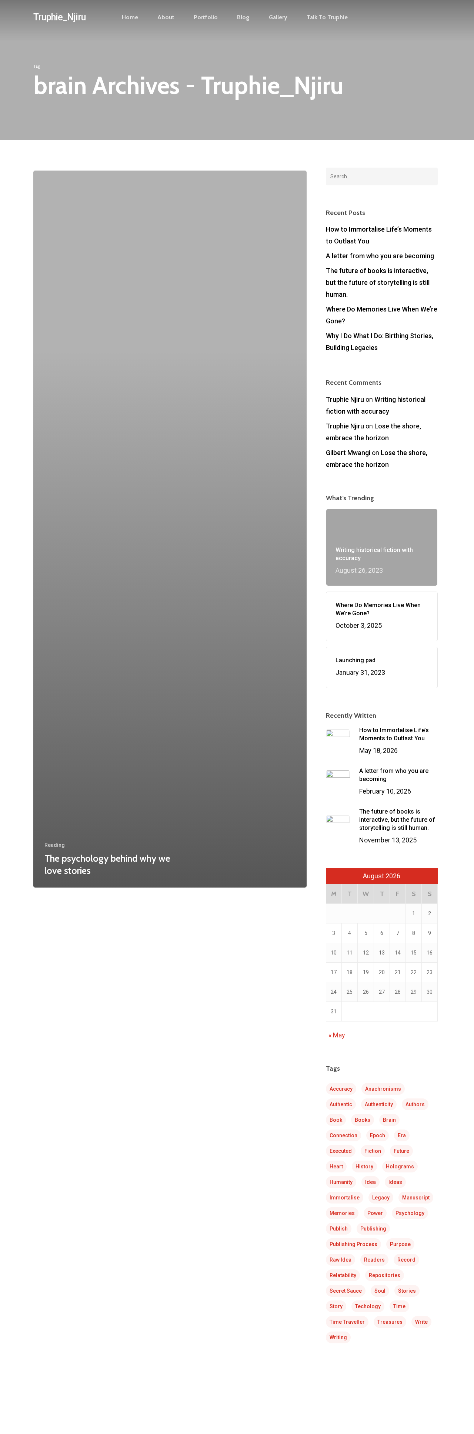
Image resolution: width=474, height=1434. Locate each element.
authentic (341, 1104)
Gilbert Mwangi (348, 453)
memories (342, 1213)
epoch (377, 1135)
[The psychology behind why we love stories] (170, 529)
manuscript (416, 1198)
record (406, 1260)
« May (336, 1035)
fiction (372, 1151)
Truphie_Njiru (59, 17)
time (399, 1306)
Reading (54, 845)
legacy (381, 1198)
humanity (341, 1182)
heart (336, 1166)
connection (343, 1135)
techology (368, 1306)
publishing (373, 1229)
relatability (343, 1275)
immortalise (345, 1198)
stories (407, 1291)
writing (338, 1337)
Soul (379, 1291)
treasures (390, 1322)
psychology (409, 1213)
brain (389, 1120)
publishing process (353, 1244)
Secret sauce (346, 1291)
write (421, 1322)
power (375, 1213)
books (362, 1120)
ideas (395, 1182)
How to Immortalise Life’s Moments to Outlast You (379, 235)
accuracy (341, 1089)
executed (341, 1151)
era (402, 1135)
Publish (339, 1229)
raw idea (340, 1260)
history (364, 1166)
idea (370, 1182)
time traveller (347, 1322)
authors (415, 1104)
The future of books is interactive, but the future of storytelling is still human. (378, 282)
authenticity (379, 1104)
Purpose (400, 1244)
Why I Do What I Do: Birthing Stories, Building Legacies (379, 341)
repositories (384, 1275)
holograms (400, 1166)
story (336, 1306)
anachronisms (383, 1089)
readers (374, 1260)
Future (401, 1151)
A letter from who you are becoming (380, 256)
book (336, 1120)
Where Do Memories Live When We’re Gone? (381, 315)
